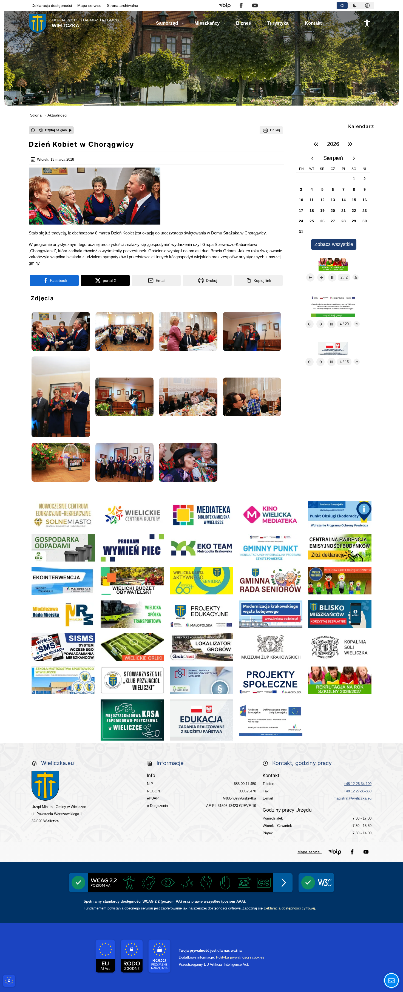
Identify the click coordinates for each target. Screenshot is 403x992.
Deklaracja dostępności (52, 5)
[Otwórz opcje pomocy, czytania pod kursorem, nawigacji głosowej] (391, 980)
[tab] (342, 5)
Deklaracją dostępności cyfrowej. (290, 908)
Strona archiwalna (122, 5)
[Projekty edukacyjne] (333, 264)
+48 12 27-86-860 (357, 791)
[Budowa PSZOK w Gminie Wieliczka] (333, 306)
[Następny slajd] (321, 277)
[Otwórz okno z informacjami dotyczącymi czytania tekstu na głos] (33, 130)
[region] (333, 193)
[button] (225, 5)
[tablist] (355, 5)
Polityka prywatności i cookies (240, 957)
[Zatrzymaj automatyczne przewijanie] (332, 277)
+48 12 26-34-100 (357, 784)
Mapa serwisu (89, 5)
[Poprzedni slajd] (310, 277)
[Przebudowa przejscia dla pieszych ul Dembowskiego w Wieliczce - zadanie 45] (333, 348)
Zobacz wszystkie (333, 244)
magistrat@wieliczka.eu (352, 798)
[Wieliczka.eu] (84, 786)
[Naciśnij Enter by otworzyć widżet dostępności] (367, 23)
